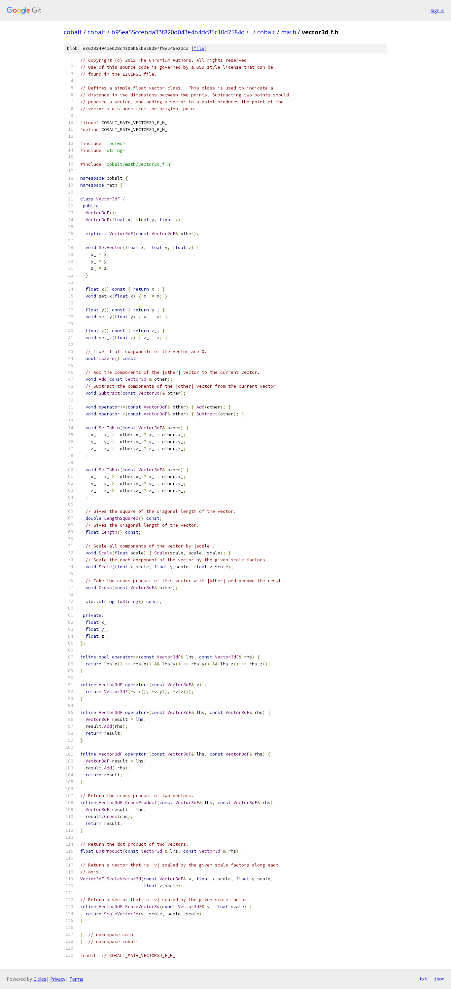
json (439, 979)
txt (423, 979)
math (288, 32)
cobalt (73, 32)
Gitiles (39, 979)
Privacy (57, 979)
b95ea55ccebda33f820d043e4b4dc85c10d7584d (178, 32)
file (199, 48)
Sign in (437, 10)
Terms (76, 979)
